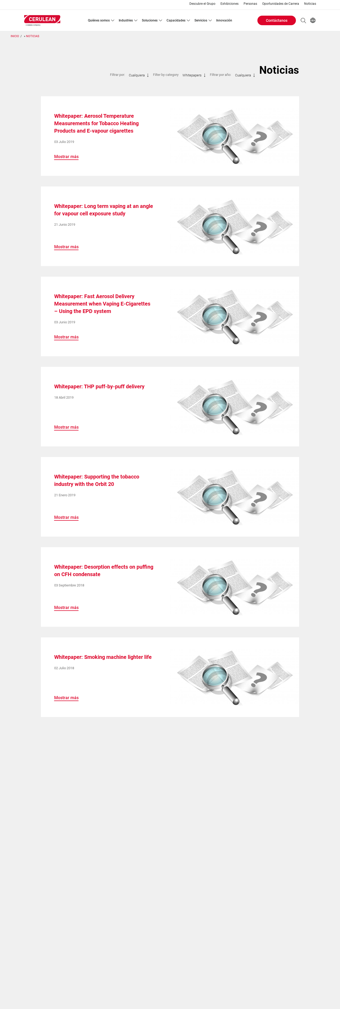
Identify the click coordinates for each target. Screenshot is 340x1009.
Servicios (200, 20)
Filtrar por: (117, 75)
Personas (250, 4)
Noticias (310, 4)
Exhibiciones (229, 4)
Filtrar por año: (220, 75)
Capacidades (176, 20)
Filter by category (165, 75)
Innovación (224, 20)
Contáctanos (276, 20)
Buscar (303, 20)
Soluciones (150, 20)
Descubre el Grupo (202, 4)
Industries (126, 20)
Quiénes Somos (99, 20)
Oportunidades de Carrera (280, 4)
